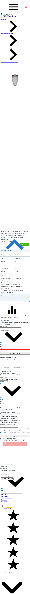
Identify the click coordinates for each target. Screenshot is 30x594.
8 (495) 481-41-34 (10, 16)
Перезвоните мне (7, 478)
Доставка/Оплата (6, 498)
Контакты (4, 500)
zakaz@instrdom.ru (10, 14)
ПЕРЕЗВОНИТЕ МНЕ (15, 353)
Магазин (3, 494)
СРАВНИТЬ (16, 317)
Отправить (15, 436)
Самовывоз (4, 496)
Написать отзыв (7, 572)
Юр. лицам (4, 502)
